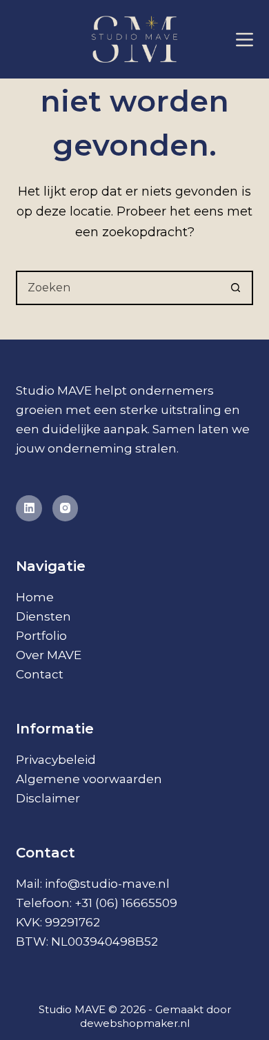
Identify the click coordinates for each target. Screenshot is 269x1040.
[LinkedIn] (29, 508)
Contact (39, 674)
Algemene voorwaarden (89, 779)
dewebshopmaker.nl (135, 1023)
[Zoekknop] (236, 288)
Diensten (43, 616)
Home (35, 597)
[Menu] (244, 39)
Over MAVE (48, 655)
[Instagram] (65, 508)
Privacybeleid (56, 760)
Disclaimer (48, 798)
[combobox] (118, 288)
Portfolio (41, 636)
